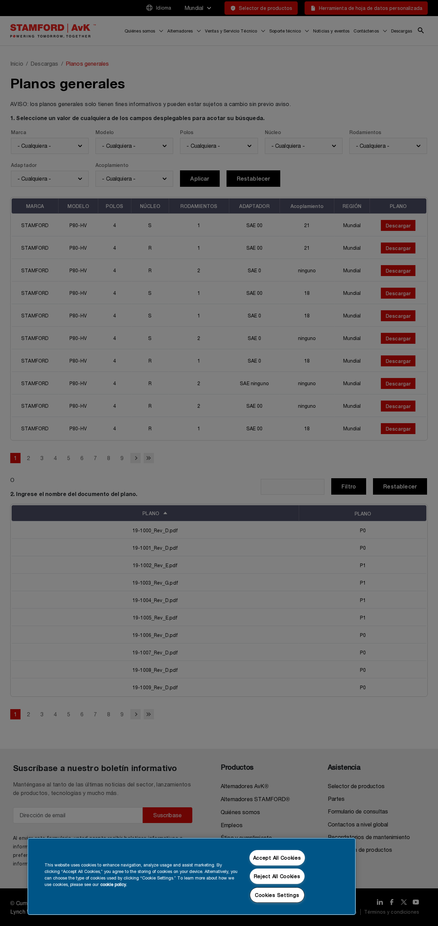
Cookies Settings (277, 895)
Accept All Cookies (277, 858)
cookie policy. (113, 884)
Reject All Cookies (277, 876)
